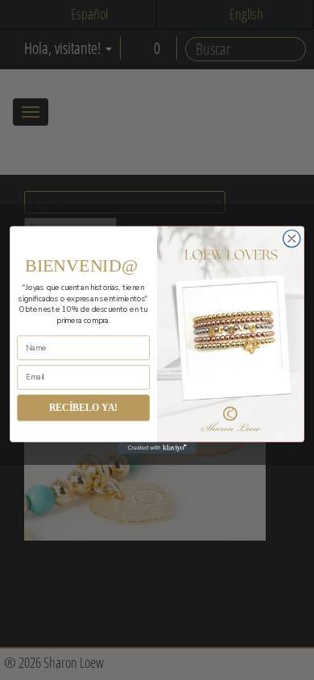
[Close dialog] (291, 238)
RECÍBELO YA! (83, 407)
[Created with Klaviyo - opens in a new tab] (157, 448)
